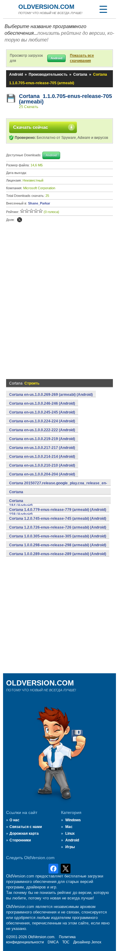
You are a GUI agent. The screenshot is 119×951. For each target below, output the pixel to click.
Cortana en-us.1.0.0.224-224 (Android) (42, 421)
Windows (73, 820)
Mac (69, 827)
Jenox (96, 942)
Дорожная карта (24, 833)
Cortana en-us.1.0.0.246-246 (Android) (42, 403)
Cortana (80, 74)
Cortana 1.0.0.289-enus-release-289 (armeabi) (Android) (57, 554)
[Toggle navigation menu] (103, 9)
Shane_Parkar (39, 203)
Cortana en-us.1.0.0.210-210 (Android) (42, 465)
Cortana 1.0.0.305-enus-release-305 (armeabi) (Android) (57, 536)
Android (16, 74)
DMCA (53, 942)
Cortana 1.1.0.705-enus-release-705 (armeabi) (65, 99)
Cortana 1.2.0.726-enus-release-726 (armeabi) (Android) (57, 527)
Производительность (48, 74)
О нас (14, 820)
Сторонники (20, 840)
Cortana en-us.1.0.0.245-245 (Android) (42, 412)
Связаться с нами (25, 827)
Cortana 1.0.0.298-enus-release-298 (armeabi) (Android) (57, 545)
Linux (70, 833)
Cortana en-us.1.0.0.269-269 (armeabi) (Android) (51, 394)
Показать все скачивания (82, 58)
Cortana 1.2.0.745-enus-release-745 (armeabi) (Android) (57, 518)
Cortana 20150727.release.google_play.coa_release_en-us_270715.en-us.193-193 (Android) (58, 486)
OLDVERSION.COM (46, 6)
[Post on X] (19, 219)
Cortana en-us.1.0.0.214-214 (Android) (42, 456)
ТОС (66, 942)
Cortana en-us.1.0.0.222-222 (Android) (42, 430)
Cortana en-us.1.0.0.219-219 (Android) (42, 439)
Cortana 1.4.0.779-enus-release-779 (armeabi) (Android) (57, 510)
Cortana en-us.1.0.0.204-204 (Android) (42, 474)
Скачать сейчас (30, 127)
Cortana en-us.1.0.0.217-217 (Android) (42, 448)
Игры (70, 847)
